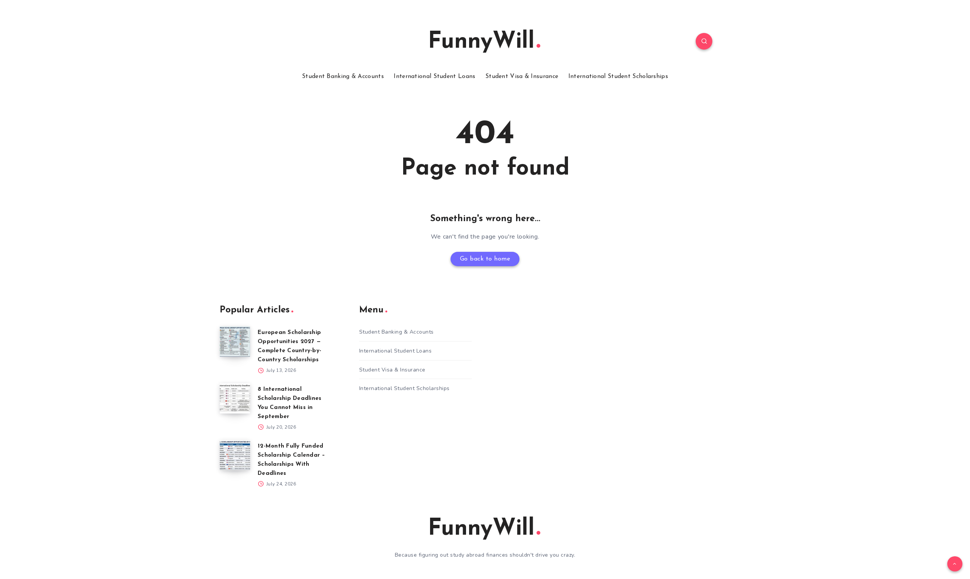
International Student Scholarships (618, 76)
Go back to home (485, 259)
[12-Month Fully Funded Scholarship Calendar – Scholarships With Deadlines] (235, 455)
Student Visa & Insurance (521, 76)
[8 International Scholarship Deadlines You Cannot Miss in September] (235, 398)
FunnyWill (481, 42)
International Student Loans (434, 76)
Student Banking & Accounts (343, 76)
